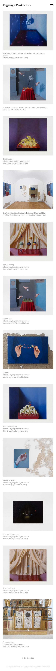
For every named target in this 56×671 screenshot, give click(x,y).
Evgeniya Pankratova (17, 5)
